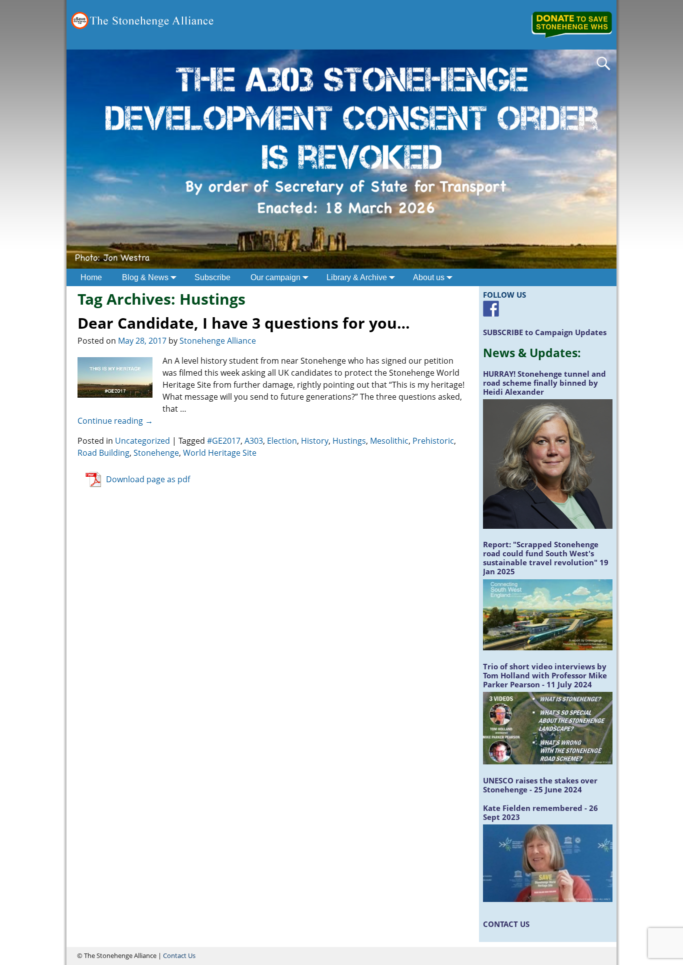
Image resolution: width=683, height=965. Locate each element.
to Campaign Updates (544, 332)
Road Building (104, 452)
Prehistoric (433, 440)
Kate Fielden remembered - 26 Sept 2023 (540, 812)
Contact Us (179, 955)
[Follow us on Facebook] (491, 309)
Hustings (349, 440)
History (314, 440)
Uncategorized (142, 440)
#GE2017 (223, 440)
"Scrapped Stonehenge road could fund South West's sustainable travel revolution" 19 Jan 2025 (545, 557)
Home (91, 277)
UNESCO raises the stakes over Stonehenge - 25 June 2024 (540, 784)
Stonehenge (156, 452)
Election (282, 440)
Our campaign (275, 277)
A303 (253, 440)
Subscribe (212, 277)
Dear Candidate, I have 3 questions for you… (244, 323)
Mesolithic (389, 440)
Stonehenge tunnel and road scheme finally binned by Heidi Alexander (544, 383)
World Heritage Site (219, 452)
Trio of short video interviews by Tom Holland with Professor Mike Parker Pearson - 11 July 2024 (545, 675)
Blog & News (145, 277)
